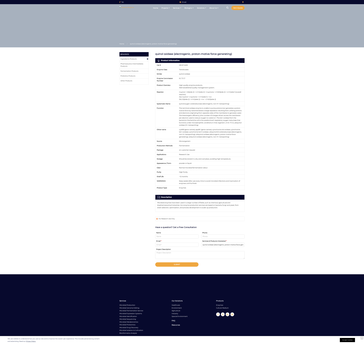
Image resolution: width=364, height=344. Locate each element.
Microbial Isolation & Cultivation (131, 330)
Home (155, 8)
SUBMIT (177, 264)
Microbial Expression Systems (130, 313)
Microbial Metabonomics (128, 322)
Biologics (188, 8)
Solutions (200, 8)
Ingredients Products (128, 59)
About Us (213, 8)
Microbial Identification (128, 316)
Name (158, 233)
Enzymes (219, 305)
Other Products (126, 81)
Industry (175, 313)
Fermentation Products (129, 71)
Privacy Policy (31, 341)
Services (176, 8)
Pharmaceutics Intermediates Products (131, 65)
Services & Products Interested (214, 241)
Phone (204, 233)
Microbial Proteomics (127, 325)
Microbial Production (127, 305)
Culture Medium (222, 308)
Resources (176, 325)
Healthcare (176, 305)
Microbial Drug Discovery (128, 327)
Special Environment (180, 316)
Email (158, 241)
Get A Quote (238, 8)
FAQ (173, 321)
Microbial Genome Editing (129, 308)
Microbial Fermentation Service (131, 311)
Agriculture (176, 311)
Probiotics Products (127, 76)
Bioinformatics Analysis (128, 333)
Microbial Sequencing (127, 319)
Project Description (163, 249)
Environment (177, 308)
